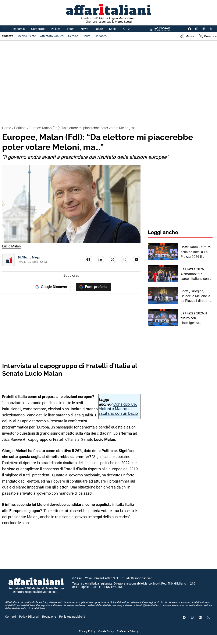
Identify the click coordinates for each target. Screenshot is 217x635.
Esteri (70, 29)
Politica (56, 29)
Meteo (189, 36)
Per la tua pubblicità (72, 616)
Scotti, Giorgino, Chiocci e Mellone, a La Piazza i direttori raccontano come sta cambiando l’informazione (196, 296)
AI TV (126, 29)
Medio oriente (27, 36)
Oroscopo (210, 36)
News (84, 29)
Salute (99, 29)
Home (6, 128)
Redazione (49, 616)
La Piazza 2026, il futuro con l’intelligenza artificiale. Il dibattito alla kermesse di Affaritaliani (196, 318)
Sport (112, 29)
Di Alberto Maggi (29, 257)
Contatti (10, 616)
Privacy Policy (87, 631)
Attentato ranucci (52, 36)
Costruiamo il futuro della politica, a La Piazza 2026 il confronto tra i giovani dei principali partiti (196, 252)
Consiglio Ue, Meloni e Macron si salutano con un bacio (118, 409)
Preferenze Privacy (127, 631)
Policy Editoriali (29, 616)
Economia (18, 29)
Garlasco (101, 36)
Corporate (38, 29)
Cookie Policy (106, 631)
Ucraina (73, 36)
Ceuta (86, 36)
